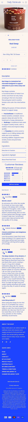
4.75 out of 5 (18, 168)
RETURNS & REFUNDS (8, 367)
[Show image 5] (14, 35)
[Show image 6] (16, 35)
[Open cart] (26, 2)
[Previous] (5, 35)
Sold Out (14, 66)
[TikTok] (10, 342)
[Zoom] (24, 8)
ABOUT (4, 354)
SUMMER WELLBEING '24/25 (10, 374)
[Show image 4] (13, 35)
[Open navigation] (2, 2)
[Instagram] (6, 342)
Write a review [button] (14, 184)
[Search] (23, 2)
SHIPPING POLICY (7, 364)
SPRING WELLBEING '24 (9, 372)
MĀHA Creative (12, 388)
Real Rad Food (14, 40)
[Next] (22, 35)
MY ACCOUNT (6, 359)
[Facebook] (2, 342)
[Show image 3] (11, 35)
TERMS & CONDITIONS (9, 369)
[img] (6, 194)
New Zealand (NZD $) (13, 381)
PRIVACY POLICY (7, 362)
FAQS (3, 352)
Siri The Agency (19, 388)
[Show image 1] (8, 35)
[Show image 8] (19, 35)
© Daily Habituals (14, 385)
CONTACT (5, 357)
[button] (6, 69)
